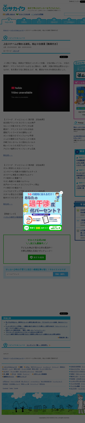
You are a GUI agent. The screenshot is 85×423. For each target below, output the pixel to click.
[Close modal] (61, 192)
